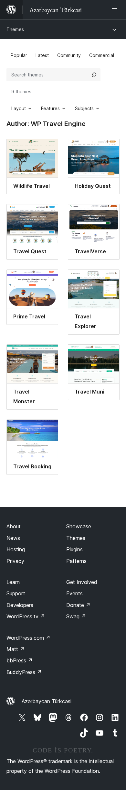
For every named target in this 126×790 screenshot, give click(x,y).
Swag (76, 616)
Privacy (15, 561)
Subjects (84, 108)
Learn (13, 582)
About (13, 526)
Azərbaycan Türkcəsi (46, 701)
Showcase (78, 526)
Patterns (76, 561)
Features (50, 108)
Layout (18, 108)
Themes (15, 29)
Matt (15, 649)
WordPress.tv (25, 616)
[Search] (94, 74)
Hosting (15, 549)
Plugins (74, 549)
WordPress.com (28, 638)
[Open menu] (115, 9)
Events (74, 593)
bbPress (19, 660)
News (13, 538)
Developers (19, 605)
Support (15, 593)
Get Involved (81, 582)
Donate (78, 605)
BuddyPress (24, 672)
